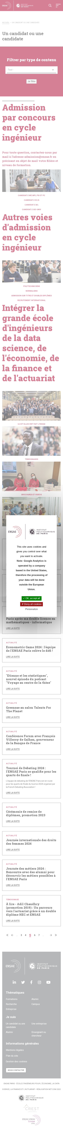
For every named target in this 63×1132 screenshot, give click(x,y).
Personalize (31, 609)
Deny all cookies (32, 604)
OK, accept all (32, 598)
